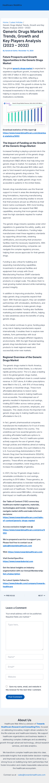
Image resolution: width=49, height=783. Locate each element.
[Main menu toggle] (43, 5)
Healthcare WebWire (12, 5)
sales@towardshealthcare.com (31, 775)
